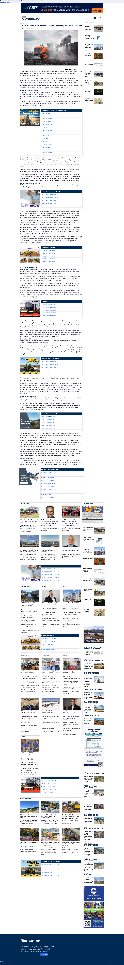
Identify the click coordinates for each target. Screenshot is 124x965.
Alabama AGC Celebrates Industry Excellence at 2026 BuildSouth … (29, 681)
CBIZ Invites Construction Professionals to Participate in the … (72, 677)
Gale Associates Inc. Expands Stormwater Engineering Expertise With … (51, 624)
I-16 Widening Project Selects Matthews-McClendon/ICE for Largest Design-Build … (28, 604)
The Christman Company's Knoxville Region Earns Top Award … (72, 687)
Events (23, 736)
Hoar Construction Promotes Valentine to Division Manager (49, 609)
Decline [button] (2, 2)
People (44, 586)
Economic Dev (46, 695)
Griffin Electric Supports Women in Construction (71, 692)
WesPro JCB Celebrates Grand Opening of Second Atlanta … (29, 726)
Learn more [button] (40, 0)
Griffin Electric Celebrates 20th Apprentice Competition (29, 753)
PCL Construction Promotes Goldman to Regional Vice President (51, 619)
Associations (25, 655)
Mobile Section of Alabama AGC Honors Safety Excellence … (29, 671)
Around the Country (90, 620)
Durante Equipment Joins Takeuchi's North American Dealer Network (71, 724)
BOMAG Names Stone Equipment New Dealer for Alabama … (29, 621)
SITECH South (45, 116)
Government (45, 655)
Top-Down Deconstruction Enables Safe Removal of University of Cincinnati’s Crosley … (88, 681)
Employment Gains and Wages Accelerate (89, 64)
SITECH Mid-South (46, 113)
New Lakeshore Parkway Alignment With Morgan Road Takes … (51, 681)
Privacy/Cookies (120, 962)
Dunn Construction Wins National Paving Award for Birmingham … (29, 690)
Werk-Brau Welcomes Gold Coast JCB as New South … (29, 721)
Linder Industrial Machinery (50, 194)
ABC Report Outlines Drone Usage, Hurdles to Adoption (88, 539)
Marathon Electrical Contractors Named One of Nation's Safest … (29, 677)
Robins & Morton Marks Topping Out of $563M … (30, 631)
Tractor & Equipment (47, 478)
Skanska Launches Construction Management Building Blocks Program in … (71, 682)
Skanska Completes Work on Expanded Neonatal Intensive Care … (50, 722)
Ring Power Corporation (48, 250)
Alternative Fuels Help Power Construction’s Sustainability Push (89, 47)
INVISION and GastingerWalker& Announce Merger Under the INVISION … (71, 718)
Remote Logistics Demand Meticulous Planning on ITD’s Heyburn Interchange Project (88, 836)
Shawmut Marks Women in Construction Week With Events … (29, 758)
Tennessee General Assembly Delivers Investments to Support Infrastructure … (71, 618)
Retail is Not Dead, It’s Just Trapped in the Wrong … (88, 652)
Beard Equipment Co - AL (48, 472)
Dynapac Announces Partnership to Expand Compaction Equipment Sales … (30, 611)
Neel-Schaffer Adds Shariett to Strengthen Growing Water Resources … (50, 614)
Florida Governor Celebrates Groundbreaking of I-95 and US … (50, 686)
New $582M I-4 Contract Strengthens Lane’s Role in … (49, 690)
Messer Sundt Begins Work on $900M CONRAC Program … (49, 711)
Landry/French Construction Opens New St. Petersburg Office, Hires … (72, 711)
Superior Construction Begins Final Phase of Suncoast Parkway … (72, 613)
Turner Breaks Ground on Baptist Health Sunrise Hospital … (50, 732)
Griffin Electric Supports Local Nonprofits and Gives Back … (70, 671)
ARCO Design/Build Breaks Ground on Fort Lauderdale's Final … (30, 773)
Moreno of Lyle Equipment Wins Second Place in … (29, 730)
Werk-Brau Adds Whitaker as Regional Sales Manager (28, 616)
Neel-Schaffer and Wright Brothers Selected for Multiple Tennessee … (51, 671)
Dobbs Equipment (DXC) (48, 416)
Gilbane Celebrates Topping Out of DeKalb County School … (72, 609)
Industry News (24, 503)
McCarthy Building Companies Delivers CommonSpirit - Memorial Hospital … (72, 624)
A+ (97, 18)
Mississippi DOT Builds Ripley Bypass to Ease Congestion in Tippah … (88, 709)
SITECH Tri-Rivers (46, 118)
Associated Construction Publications (13, 962)
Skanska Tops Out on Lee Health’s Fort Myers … (50, 717)
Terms (112, 962)
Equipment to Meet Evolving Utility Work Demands (88, 580)
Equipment (24, 695)
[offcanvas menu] (100, 18)
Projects (65, 586)
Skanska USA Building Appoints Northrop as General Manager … (50, 603)
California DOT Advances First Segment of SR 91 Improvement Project (88, 666)
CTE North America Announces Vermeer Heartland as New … (29, 711)
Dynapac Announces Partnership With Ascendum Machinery (71, 733)
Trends (65, 655)
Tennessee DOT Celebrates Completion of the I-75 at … (49, 677)
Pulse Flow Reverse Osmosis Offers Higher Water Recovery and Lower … (89, 808)
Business (65, 695)
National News (89, 23)
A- (93, 18)
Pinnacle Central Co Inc (48, 304)
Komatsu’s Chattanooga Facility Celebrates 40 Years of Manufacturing (29, 626)
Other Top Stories (25, 798)
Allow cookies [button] (7, 2)
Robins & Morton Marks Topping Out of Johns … (71, 603)
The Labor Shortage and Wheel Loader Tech (88, 529)
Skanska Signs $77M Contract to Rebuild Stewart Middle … (50, 727)
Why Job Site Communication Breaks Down (89, 100)
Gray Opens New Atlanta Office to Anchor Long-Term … (71, 729)
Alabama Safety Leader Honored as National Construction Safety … (30, 686)
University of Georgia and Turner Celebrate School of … (29, 769)
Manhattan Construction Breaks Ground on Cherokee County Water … (30, 764)
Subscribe (44, 954)
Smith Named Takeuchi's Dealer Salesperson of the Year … (29, 717)
